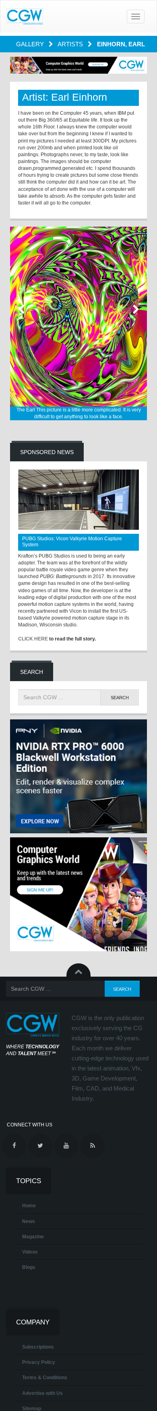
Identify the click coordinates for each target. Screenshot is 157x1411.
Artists (71, 44)
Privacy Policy (38, 1362)
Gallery (30, 44)
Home (29, 1206)
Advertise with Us (42, 1393)
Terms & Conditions (44, 1377)
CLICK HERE (33, 639)
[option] (78, 324)
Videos (30, 1252)
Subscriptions (38, 1347)
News (28, 1221)
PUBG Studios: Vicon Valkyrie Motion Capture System (72, 541)
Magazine (33, 1237)
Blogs (28, 1267)
